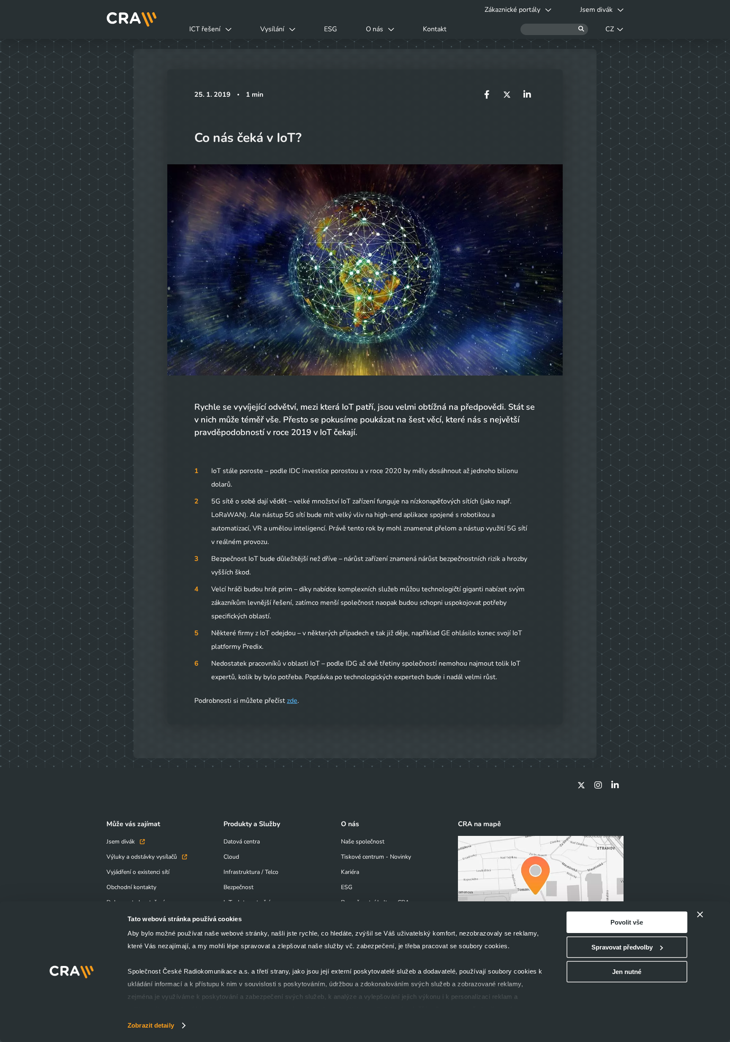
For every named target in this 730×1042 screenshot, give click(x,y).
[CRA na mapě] (541, 882)
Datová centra (241, 842)
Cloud (231, 857)
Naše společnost (362, 842)
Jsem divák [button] (596, 9)
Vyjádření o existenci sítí (137, 872)
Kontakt (435, 29)
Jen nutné (626, 971)
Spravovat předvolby (622, 947)
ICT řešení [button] (205, 29)
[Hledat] (554, 29)
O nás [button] (374, 29)
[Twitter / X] (581, 785)
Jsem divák (121, 842)
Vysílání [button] (272, 29)
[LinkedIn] (615, 785)
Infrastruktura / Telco (250, 872)
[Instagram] (598, 785)
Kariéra (350, 872)
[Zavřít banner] (700, 914)
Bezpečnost (238, 887)
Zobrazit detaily (151, 1025)
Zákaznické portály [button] (512, 9)
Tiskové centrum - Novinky (376, 857)
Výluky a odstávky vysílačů (142, 857)
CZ (609, 29)
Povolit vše (626, 922)
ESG (330, 29)
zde (292, 700)
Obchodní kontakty (131, 887)
